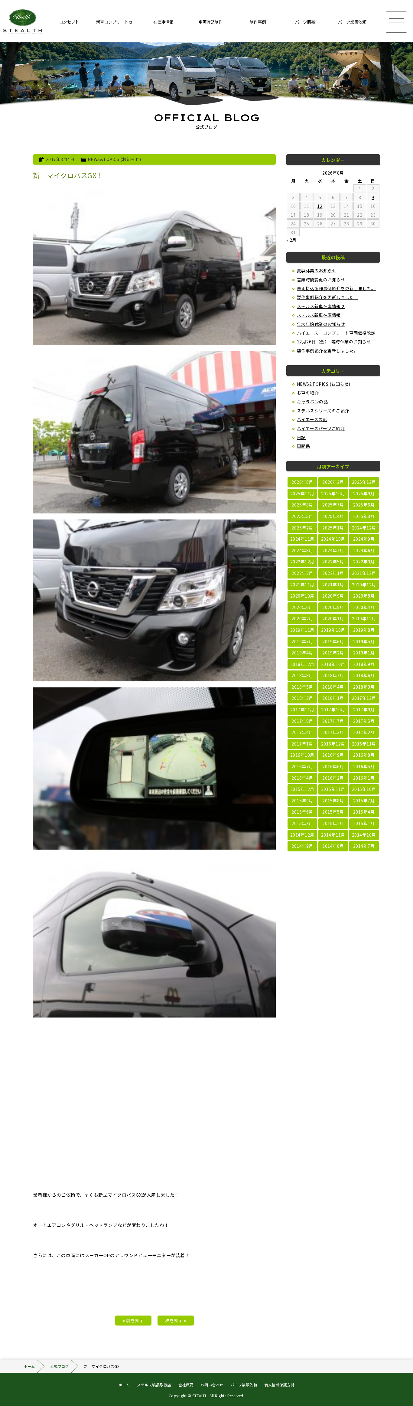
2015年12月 (302, 789)
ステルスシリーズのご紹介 (323, 411)
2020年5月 (333, 607)
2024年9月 (364, 539)
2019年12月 (364, 618)
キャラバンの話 (312, 401)
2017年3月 (333, 732)
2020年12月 (364, 585)
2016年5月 (364, 766)
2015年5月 (333, 812)
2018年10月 (333, 664)
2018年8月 (302, 675)
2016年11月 (364, 744)
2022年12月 (302, 562)
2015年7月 (364, 801)
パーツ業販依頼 (352, 22)
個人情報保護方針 (279, 1384)
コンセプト (69, 22)
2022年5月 (333, 562)
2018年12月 (302, 664)
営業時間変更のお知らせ (321, 280)
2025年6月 (364, 505)
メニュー (396, 22)
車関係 (303, 446)
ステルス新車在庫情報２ (321, 306)
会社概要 (185, 1384)
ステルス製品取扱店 (154, 1384)
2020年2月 (302, 618)
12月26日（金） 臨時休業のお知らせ (334, 342)
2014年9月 (302, 846)
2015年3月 (302, 823)
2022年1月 (333, 573)
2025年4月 (333, 516)
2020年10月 (302, 596)
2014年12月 (302, 835)
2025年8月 (302, 505)
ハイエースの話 (312, 419)
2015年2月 (333, 823)
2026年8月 (302, 482)
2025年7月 (333, 505)
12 (319, 206)
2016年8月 (364, 755)
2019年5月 (364, 641)
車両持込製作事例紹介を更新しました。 (336, 288)
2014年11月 (333, 835)
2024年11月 (302, 539)
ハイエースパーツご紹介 (321, 428)
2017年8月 (302, 721)
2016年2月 (333, 778)
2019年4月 (302, 653)
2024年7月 (333, 550)
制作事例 (258, 22)
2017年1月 (302, 744)
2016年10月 (302, 755)
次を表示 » (175, 1320)
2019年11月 (302, 630)
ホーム (29, 1366)
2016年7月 (302, 766)
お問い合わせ (212, 1384)
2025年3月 (364, 516)
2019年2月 (333, 653)
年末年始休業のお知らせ (321, 324)
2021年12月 (364, 573)
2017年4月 (302, 732)
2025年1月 (333, 528)
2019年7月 (302, 641)
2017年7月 (333, 721)
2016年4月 (302, 778)
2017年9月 (364, 709)
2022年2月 (302, 573)
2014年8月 (333, 846)
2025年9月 (364, 493)
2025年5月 (302, 516)
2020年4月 (364, 607)
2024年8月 (302, 550)
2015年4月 (364, 812)
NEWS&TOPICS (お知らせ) (114, 159)
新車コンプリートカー (116, 22)
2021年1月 (333, 585)
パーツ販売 (305, 22)
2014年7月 (364, 846)
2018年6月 (364, 675)
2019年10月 (333, 630)
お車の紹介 (308, 393)
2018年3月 (364, 687)
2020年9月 (333, 596)
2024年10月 (333, 539)
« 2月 (291, 240)
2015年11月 (333, 789)
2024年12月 (364, 528)
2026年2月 (333, 482)
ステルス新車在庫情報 (319, 315)
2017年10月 (333, 709)
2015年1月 (364, 823)
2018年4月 (333, 687)
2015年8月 (333, 801)
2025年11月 (302, 493)
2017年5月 (364, 721)
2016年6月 (333, 766)
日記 (301, 437)
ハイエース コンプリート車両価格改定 (336, 333)
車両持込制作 (211, 22)
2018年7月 (333, 675)
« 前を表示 (133, 1320)
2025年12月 (364, 482)
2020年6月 (302, 607)
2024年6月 (364, 550)
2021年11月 (302, 585)
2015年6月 (302, 812)
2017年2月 (364, 732)
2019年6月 (333, 641)
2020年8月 (364, 596)
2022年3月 (364, 562)
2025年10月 (333, 493)
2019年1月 (364, 653)
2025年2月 (302, 528)
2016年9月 (333, 755)
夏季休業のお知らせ (317, 270)
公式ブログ (59, 1366)
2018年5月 (302, 687)
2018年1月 (333, 698)
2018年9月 (364, 664)
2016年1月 (364, 778)
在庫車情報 (163, 22)
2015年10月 (364, 789)
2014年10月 (364, 835)
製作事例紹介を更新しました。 (327, 297)
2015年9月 (302, 801)
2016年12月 (333, 744)
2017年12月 (364, 698)
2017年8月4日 (60, 159)
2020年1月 (333, 618)
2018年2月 (302, 698)
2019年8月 (364, 630)
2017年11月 (302, 709)
